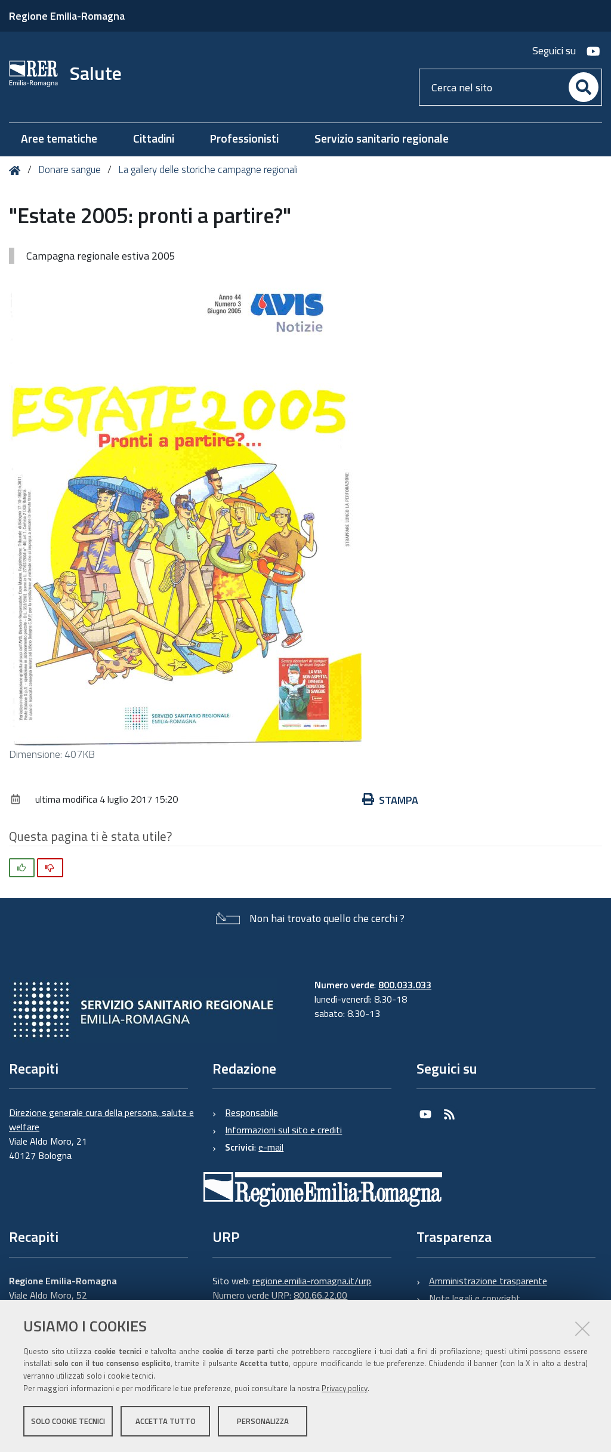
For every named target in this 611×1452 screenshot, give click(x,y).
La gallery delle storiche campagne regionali (208, 169)
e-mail (270, 1147)
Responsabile (251, 1112)
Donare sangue (69, 169)
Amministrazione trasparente (488, 1281)
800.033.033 (404, 985)
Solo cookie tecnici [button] (68, 1421)
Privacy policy (345, 1388)
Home (17, 170)
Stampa (398, 800)
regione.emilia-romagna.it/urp (311, 1281)
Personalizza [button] (263, 1421)
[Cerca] (583, 87)
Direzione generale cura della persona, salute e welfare (101, 1119)
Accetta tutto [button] (165, 1421)
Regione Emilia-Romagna (67, 16)
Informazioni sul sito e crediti (283, 1130)
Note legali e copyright (474, 1298)
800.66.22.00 (320, 1295)
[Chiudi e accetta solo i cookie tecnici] (582, 1328)
